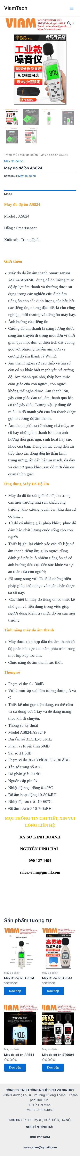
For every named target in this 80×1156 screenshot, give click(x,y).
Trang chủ (10, 154)
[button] (69, 23)
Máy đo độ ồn (29, 154)
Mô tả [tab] (8, 194)
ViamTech (15, 8)
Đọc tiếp (15, 991)
